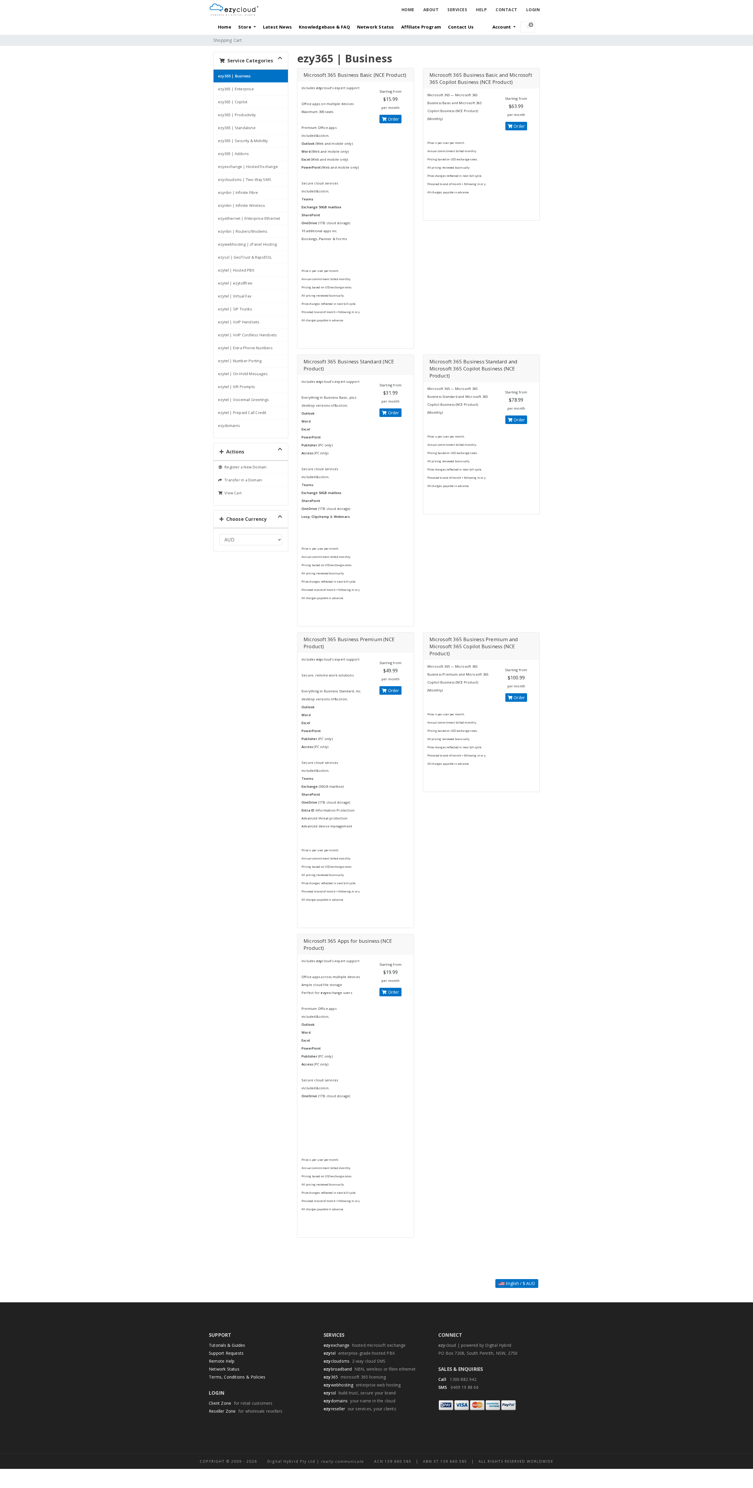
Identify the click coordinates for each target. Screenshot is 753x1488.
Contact (506, 9)
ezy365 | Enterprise (236, 89)
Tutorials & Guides (227, 1345)
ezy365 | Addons (233, 153)
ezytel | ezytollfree (235, 283)
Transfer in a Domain (242, 480)
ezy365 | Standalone (237, 127)
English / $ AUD (519, 1283)
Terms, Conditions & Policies (237, 1377)
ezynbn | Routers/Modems (243, 231)
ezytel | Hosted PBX (236, 270)
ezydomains (229, 425)
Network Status (375, 27)
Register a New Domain (245, 467)
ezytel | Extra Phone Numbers (245, 347)
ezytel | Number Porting (240, 360)
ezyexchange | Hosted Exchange (248, 166)
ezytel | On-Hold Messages (243, 373)
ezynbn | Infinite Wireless (241, 205)
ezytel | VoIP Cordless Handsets (247, 334)
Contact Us (461, 27)
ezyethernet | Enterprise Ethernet (249, 218)
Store (245, 27)
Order (393, 119)
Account (502, 27)
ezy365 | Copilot (232, 101)
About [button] (431, 9)
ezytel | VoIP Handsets (238, 322)
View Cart (232, 493)
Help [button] (481, 9)
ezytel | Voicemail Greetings (243, 399)
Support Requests (226, 1353)
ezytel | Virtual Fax (234, 296)
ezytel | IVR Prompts (236, 386)
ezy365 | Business (234, 76)
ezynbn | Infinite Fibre (238, 192)
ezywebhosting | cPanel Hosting (247, 244)
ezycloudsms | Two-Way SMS (244, 179)
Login (533, 9)
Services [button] (457, 9)
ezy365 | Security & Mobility (243, 140)
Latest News (277, 27)
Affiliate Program (421, 27)
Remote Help (221, 1361)
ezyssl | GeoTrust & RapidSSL (245, 257)
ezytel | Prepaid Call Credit (242, 412)
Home (408, 9)
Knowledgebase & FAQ (324, 27)
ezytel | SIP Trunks (235, 309)
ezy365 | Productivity (237, 114)
